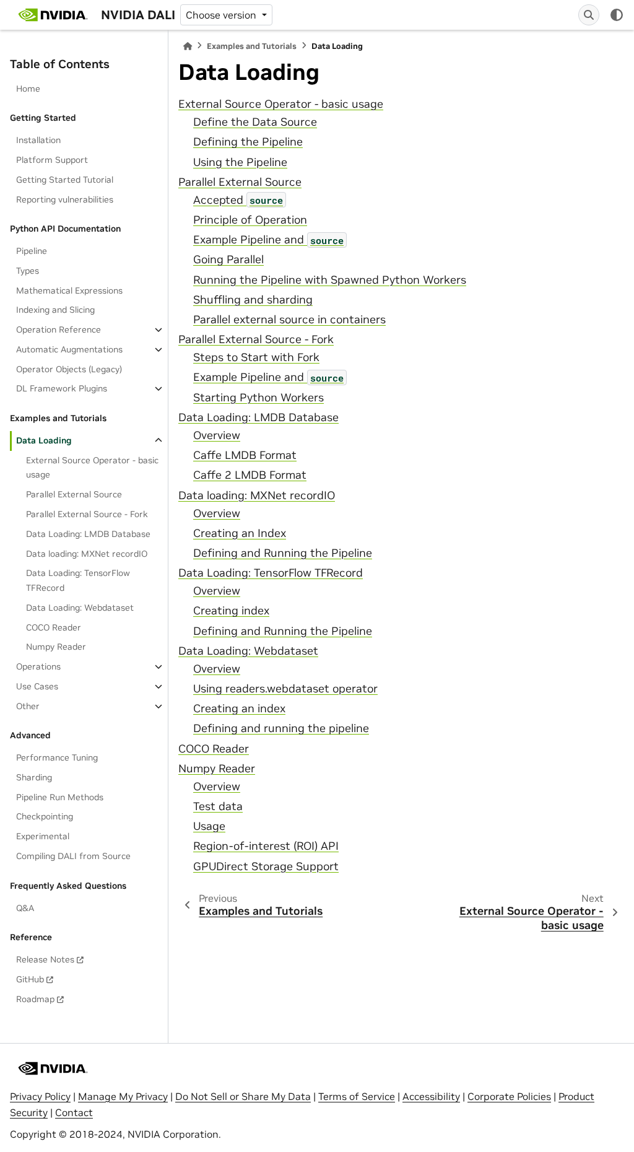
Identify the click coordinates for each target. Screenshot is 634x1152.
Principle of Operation (250, 220)
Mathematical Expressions (69, 290)
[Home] (187, 46)
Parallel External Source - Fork (87, 514)
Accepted (238, 200)
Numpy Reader (56, 646)
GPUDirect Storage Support (266, 866)
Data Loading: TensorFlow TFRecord (78, 580)
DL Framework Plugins (61, 388)
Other (28, 706)
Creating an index (239, 708)
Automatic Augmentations (69, 349)
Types (27, 270)
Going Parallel (228, 259)
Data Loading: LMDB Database (88, 533)
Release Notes (45, 959)
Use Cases (37, 686)
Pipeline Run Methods (59, 797)
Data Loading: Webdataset (80, 607)
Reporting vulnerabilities (64, 199)
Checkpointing (44, 816)
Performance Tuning (57, 757)
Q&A (25, 908)
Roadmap (35, 999)
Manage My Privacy (123, 1096)
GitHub (30, 979)
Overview (216, 435)
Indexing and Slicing (55, 309)
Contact (74, 1112)
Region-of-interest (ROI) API (266, 846)
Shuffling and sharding (253, 300)
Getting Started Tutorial (64, 179)
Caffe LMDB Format (245, 455)
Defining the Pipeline (248, 142)
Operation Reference (58, 329)
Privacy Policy (40, 1096)
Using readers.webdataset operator (285, 689)
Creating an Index (239, 533)
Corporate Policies (509, 1096)
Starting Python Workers (258, 397)
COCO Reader (53, 627)
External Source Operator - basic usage (92, 468)
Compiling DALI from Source (73, 856)
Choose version (222, 15)
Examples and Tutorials (252, 46)
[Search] (588, 14)
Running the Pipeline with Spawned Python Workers (329, 280)
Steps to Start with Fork (256, 357)
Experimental (42, 836)
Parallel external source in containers (289, 319)
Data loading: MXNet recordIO (86, 553)
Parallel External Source (74, 494)
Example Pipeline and (268, 240)
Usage (209, 826)
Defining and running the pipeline (281, 728)
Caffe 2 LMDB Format (249, 475)
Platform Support (52, 159)
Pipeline (31, 250)
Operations (38, 666)
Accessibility (431, 1096)
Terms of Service (356, 1096)
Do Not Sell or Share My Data (243, 1096)
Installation (38, 140)
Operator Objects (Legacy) (69, 369)
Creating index (231, 610)
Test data (218, 806)
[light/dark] (616, 14)
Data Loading (44, 440)
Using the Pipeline (240, 162)
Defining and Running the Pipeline (282, 553)
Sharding (34, 777)
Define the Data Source (255, 122)
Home (28, 88)
